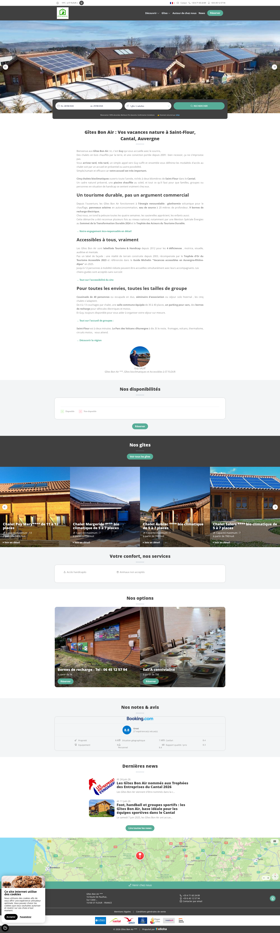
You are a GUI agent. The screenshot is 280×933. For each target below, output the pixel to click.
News (202, 13)
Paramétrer (25, 916)
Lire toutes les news (140, 828)
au (91, 106)
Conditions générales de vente (151, 911)
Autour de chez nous (184, 13)
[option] (140, 66)
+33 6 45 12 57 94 (191, 898)
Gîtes (165, 13)
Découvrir (151, 13)
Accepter (11, 916)
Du (62, 106)
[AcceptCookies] (5, 928)
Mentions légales (122, 911)
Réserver (215, 13)
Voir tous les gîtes (140, 456)
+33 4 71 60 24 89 (191, 895)
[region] (23, 899)
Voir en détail (12, 542)
